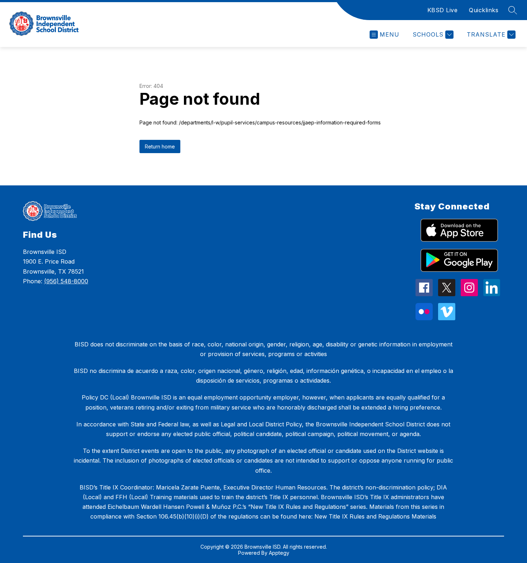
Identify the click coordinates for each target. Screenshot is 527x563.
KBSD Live (442, 10)
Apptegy (279, 553)
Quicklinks (483, 10)
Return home (160, 146)
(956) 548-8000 (66, 281)
